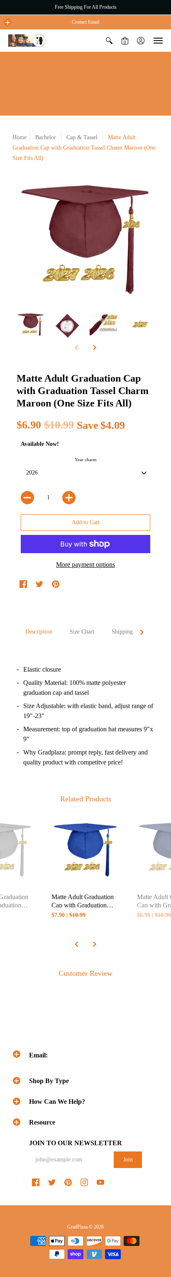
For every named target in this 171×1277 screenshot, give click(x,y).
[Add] (69, 497)
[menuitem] (109, 40)
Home (19, 137)
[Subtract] (27, 497)
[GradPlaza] (27, 40)
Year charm (86, 459)
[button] (8, 22)
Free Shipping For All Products (86, 7)
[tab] (39, 631)
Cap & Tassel (82, 137)
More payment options (85, 564)
